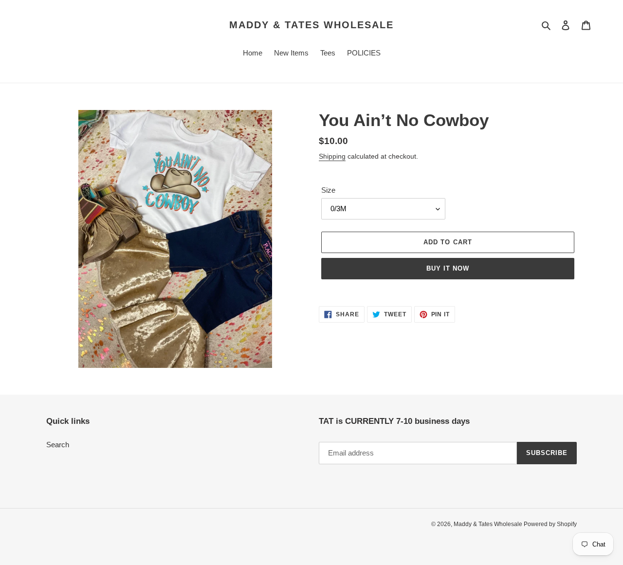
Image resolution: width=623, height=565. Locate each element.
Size (328, 190)
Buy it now (447, 268)
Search (57, 444)
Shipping (332, 156)
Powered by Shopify (550, 524)
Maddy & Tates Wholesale (311, 24)
